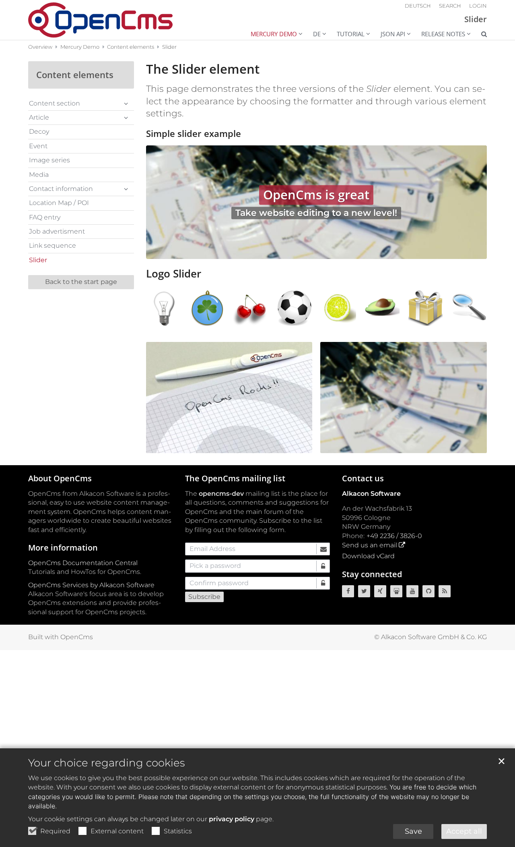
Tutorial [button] (351, 34)
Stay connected (372, 574)
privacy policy (231, 819)
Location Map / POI (59, 203)
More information (63, 548)
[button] (479, 35)
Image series (49, 160)
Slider (169, 46)
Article (39, 117)
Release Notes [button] (443, 34)
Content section (54, 103)
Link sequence (52, 245)
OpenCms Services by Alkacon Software (91, 585)
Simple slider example (193, 133)
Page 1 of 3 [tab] (302, 251)
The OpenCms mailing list (235, 478)
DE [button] (317, 34)
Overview (40, 46)
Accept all (464, 831)
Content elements (130, 46)
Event (38, 146)
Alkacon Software (371, 493)
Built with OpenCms (60, 637)
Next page (471, 202)
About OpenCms (60, 478)
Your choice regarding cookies (106, 762)
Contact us (363, 478)
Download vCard (368, 556)
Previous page (162, 202)
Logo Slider (173, 273)
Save (413, 831)
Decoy (39, 131)
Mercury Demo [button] (274, 34)
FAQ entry (44, 217)
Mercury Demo (79, 46)
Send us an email (369, 545)
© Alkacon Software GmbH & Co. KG (430, 637)
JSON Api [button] (393, 34)
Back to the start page (81, 282)
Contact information (61, 189)
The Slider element (203, 69)
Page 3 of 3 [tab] (330, 251)
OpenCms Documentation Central (83, 563)
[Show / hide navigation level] (126, 103)
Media (39, 174)
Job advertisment (57, 231)
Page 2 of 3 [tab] (316, 251)
